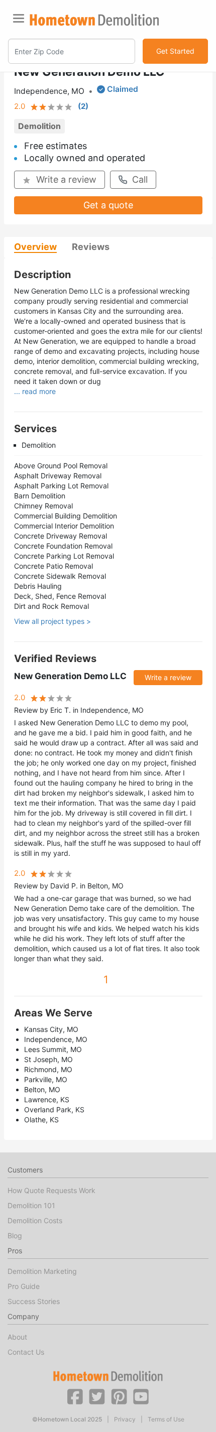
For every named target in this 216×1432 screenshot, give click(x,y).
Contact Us (26, 1352)
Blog (15, 1235)
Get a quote (108, 205)
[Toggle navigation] (18, 18)
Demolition (39, 126)
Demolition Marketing (42, 1271)
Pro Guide (24, 1286)
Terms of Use (166, 1419)
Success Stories (34, 1301)
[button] (74, 1395)
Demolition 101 (31, 1205)
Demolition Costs (35, 1220)
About (17, 1337)
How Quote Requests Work (51, 1190)
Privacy (125, 1419)
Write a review (66, 179)
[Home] (94, 20)
